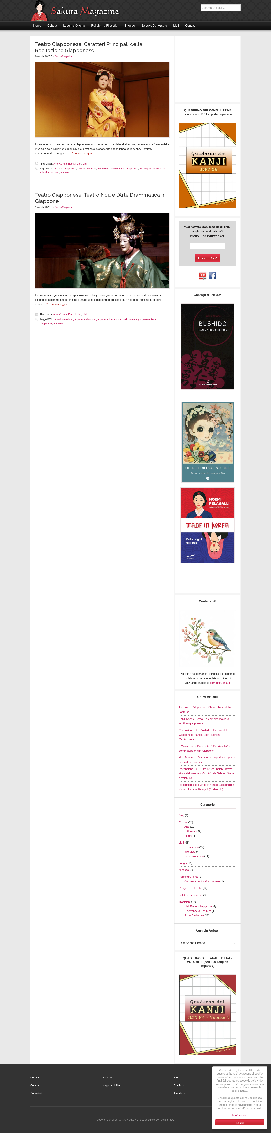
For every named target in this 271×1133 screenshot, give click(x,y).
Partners (107, 1077)
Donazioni (36, 1093)
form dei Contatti (220, 682)
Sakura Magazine (77, 10)
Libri (85, 163)
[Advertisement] (207, 71)
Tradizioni (184, 901)
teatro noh (53, 172)
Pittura (188, 835)
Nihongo (184, 869)
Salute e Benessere (190, 895)
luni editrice (104, 168)
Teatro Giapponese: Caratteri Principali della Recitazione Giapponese (88, 47)
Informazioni (239, 1115)
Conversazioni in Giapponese (202, 881)
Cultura (63, 163)
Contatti (34, 1085)
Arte (55, 163)
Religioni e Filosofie (190, 888)
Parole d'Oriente (188, 876)
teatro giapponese (149, 168)
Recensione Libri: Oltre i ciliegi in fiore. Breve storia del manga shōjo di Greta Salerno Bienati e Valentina (207, 773)
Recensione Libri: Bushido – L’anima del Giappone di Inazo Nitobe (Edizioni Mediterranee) (203, 735)
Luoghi (183, 863)
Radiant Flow (166, 1119)
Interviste (189, 851)
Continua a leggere (83, 153)
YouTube (179, 1085)
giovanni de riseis (87, 168)
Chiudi (240, 1122)
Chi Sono (35, 1077)
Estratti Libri (74, 163)
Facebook (180, 1093)
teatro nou (65, 172)
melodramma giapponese (124, 168)
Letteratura (190, 831)
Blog (181, 815)
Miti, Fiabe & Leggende (198, 906)
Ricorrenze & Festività (197, 911)
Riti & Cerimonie (194, 915)
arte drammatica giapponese (70, 319)
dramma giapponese (65, 168)
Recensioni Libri (194, 856)
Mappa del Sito (111, 1085)
